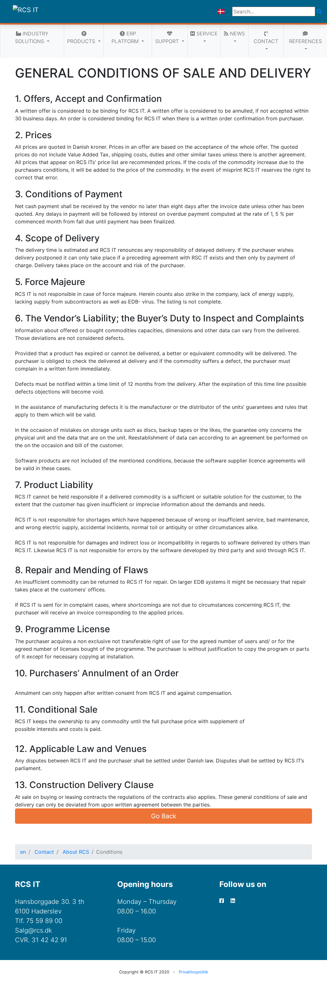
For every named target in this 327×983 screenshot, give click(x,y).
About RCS (76, 852)
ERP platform (125, 37)
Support (167, 41)
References (305, 41)
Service (206, 33)
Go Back (163, 816)
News (236, 33)
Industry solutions (32, 37)
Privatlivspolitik (193, 972)
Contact (266, 41)
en (23, 852)
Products (82, 41)
